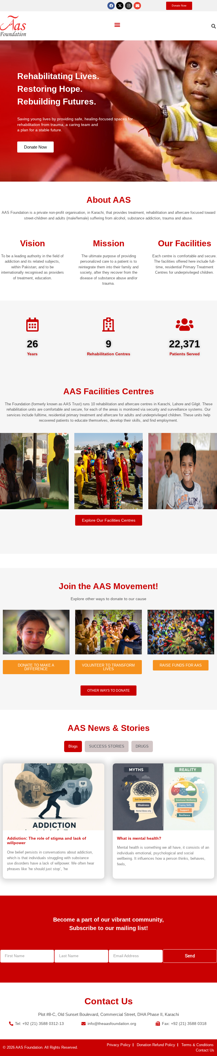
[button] (117, 24)
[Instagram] (128, 5)
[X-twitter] (119, 5)
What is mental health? (139, 838)
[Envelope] (137, 5)
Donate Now (35, 147)
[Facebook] (111, 5)
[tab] (73, 746)
